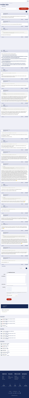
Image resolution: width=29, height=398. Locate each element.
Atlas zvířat (3, 379)
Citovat (22, 19)
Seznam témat (4, 6)
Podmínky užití (15, 391)
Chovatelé (9, 378)
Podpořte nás (23, 378)
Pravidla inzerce (16, 377)
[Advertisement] (14, 44)
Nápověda (4, 306)
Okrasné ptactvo (6, 3)
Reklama (23, 377)
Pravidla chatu (16, 379)
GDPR (19, 391)
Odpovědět (26, 19)
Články (3, 378)
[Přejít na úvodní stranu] (0, 3)
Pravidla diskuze (16, 378)
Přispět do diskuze (23, 8)
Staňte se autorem (10, 377)
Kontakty (10, 391)
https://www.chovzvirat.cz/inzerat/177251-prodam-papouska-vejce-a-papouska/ (13, 63)
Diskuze (3, 3)
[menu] (28, 1)
